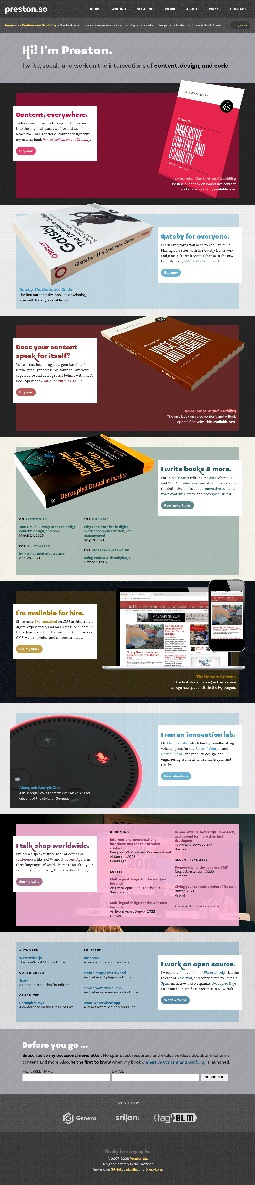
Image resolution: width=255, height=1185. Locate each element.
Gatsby (189, 493)
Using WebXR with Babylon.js (107, 558)
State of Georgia (208, 748)
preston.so (26, 9)
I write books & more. (196, 470)
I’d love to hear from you (73, 870)
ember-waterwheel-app (103, 988)
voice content (172, 493)
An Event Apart (73, 859)
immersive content (219, 488)
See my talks (29, 881)
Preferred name (37, 1071)
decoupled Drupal (217, 493)
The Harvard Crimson (216, 677)
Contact (238, 9)
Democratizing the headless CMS (201, 867)
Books (94, 9)
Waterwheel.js (215, 972)
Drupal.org (153, 1169)
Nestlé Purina (172, 753)
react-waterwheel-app (102, 1003)
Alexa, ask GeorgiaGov (39, 787)
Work (170, 9)
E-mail (118, 1071)
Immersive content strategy (42, 553)
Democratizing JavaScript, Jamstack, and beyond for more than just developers (205, 836)
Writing (118, 9)
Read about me (176, 776)
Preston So (138, 1158)
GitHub (116, 1169)
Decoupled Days (224, 983)
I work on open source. (198, 965)
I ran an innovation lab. (198, 736)
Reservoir (184, 977)
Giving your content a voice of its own (205, 886)
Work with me (175, 1000)
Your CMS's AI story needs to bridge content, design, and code (47, 529)
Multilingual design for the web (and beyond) (138, 881)
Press (214, 9)
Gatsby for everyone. (195, 238)
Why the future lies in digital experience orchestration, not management (107, 531)
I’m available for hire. (50, 614)
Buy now (240, 25)
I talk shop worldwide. (52, 847)
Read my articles (177, 505)
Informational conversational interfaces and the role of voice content (135, 844)
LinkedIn (130, 1169)
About (192, 9)
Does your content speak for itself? (46, 353)
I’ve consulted (46, 621)
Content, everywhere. (52, 116)
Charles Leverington (206, 906)
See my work (29, 649)
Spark (165, 983)
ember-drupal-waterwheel (105, 973)
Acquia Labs (178, 743)
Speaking (145, 9)
